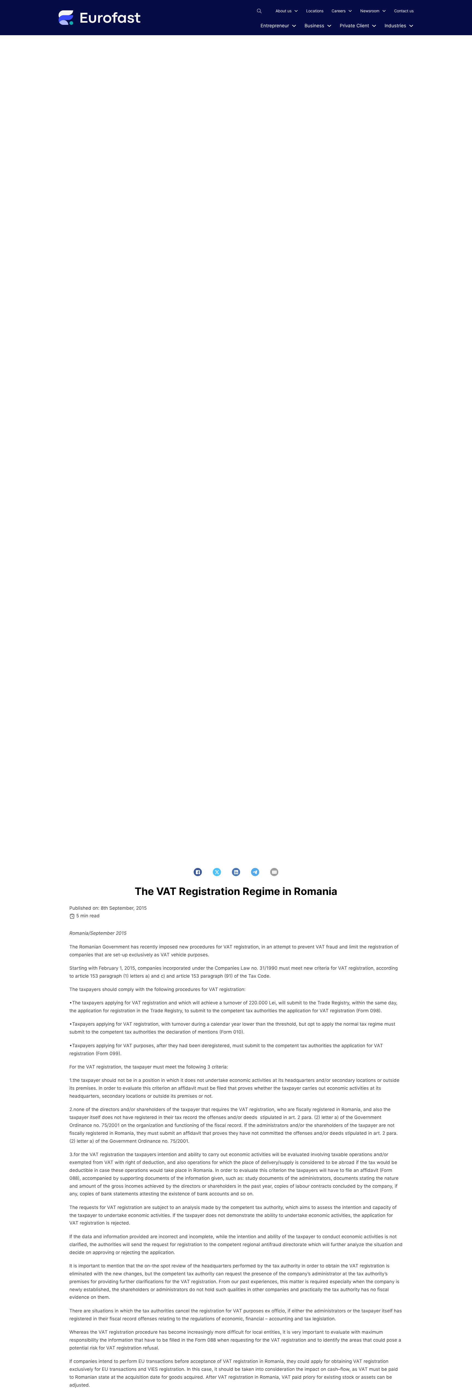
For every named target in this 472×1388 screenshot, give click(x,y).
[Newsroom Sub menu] (384, 11)
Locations (314, 10)
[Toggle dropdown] (294, 25)
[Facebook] (198, 872)
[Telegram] (255, 872)
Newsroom (369, 10)
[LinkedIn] (236, 872)
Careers (339, 10)
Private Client (354, 25)
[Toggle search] (259, 10)
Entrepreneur (275, 25)
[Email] (274, 872)
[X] (217, 872)
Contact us (404, 10)
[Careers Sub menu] (350, 11)
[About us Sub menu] (296, 11)
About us (283, 10)
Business (314, 25)
